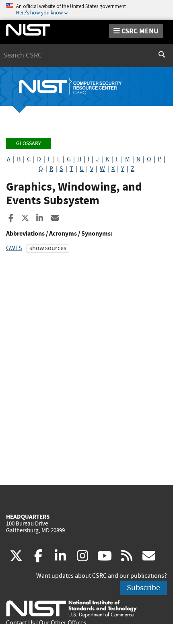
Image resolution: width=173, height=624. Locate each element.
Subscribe (143, 588)
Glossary (28, 143)
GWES (14, 248)
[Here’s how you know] (86, 10)
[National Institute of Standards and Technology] (71, 608)
